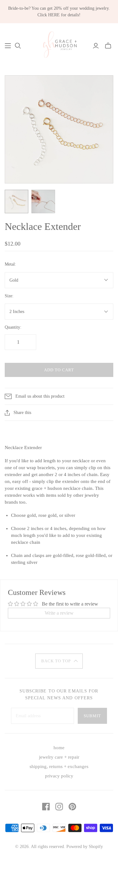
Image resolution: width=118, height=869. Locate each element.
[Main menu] (8, 46)
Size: (9, 296)
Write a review (59, 613)
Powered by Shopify (84, 846)
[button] (59, 661)
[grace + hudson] (59, 45)
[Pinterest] (72, 806)
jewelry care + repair (59, 757)
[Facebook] (46, 806)
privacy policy (59, 775)
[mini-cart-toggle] (108, 45)
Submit (92, 715)
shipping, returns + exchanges (59, 766)
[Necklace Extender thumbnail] (16, 201)
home (59, 747)
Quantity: (13, 327)
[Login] (96, 45)
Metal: (10, 264)
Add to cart (59, 370)
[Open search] (18, 46)
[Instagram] (59, 806)
